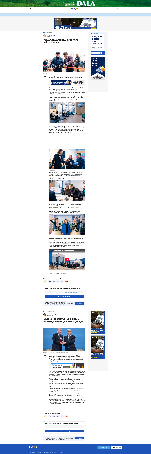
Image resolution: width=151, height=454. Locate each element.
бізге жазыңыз (63, 273)
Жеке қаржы (47, 11)
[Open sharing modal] (45, 86)
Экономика (59, 11)
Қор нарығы (53, 11)
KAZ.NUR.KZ (59, 126)
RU (114, 8)
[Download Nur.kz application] (75, 3)
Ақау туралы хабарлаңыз (103, 447)
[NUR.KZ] (75, 9)
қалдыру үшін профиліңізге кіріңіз (70, 291)
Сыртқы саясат (50, 311)
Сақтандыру (41, 11)
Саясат (44, 311)
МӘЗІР (33, 8)
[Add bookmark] (45, 90)
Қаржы (30, 11)
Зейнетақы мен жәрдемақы (67, 11)
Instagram (80, 303)
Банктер (36, 11)
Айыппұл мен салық (78, 11)
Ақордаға (58, 361)
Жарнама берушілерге (116, 447)
